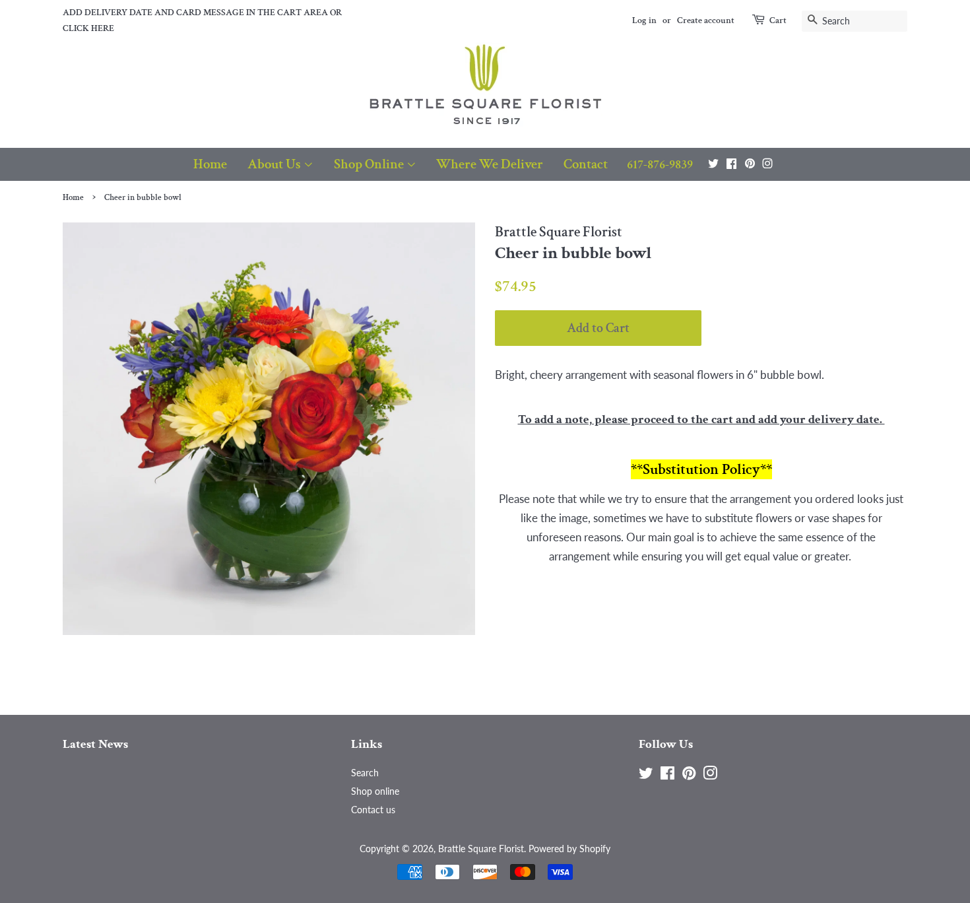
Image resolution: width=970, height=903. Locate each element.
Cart (778, 20)
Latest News (95, 744)
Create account (705, 20)
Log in (644, 20)
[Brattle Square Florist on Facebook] (731, 163)
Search (365, 772)
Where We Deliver (489, 164)
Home (210, 164)
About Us (275, 164)
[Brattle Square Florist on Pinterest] (750, 163)
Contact (586, 164)
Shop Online (370, 164)
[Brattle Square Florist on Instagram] (767, 163)
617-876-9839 (660, 164)
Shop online (375, 791)
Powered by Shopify (569, 848)
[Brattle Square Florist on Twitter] (713, 163)
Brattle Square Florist (481, 848)
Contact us (373, 809)
